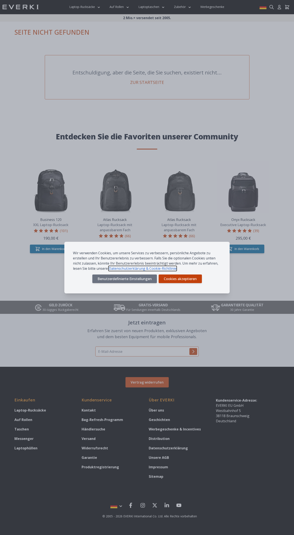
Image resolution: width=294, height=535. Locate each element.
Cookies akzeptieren (180, 278)
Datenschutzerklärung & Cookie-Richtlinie (142, 268)
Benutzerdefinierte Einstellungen (124, 278)
